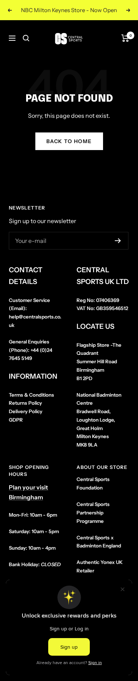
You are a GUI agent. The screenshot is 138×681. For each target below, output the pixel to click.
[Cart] (125, 38)
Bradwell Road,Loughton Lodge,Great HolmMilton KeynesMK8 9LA (99, 420)
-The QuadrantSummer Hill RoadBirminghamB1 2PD (99, 361)
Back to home (69, 141)
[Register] (118, 240)
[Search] (26, 38)
